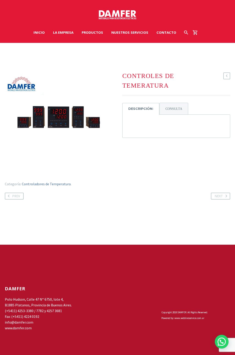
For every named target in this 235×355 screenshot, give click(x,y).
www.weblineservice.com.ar (189, 318)
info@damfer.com (19, 322)
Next (219, 196)
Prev (16, 196)
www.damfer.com (18, 328)
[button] (222, 342)
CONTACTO (166, 32)
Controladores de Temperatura (46, 184)
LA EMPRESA (63, 32)
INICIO (39, 32)
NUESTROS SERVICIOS (129, 32)
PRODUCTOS (92, 32)
